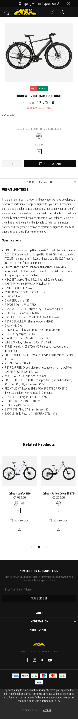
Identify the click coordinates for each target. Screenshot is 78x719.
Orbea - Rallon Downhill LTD (59, 493)
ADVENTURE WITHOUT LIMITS (25, 12)
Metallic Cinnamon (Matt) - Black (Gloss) (23, 503)
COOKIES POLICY (30, 710)
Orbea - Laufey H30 (20, 493)
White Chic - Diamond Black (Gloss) (58, 503)
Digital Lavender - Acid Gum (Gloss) (16, 503)
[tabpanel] (19, 497)
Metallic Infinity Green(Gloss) (39, 136)
